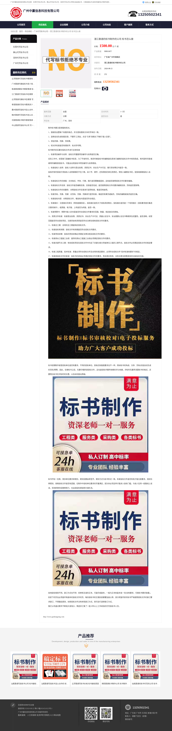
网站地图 (57, 715)
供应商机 (43, 25)
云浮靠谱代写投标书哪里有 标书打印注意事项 (24, 79)
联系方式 (150, 25)
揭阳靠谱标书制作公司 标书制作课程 (86, 684)
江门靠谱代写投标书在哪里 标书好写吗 (24, 94)
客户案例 (128, 25)
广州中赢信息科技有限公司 (28, 712)
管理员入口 (48, 715)
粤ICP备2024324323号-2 (43, 708)
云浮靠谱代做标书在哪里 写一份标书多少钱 (24, 99)
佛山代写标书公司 (20, 52)
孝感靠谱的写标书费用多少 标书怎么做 (24, 105)
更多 (34, 73)
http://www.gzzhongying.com (53, 617)
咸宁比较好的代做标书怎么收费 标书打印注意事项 (151, 684)
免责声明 (40, 715)
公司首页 (21, 25)
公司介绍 (85, 25)
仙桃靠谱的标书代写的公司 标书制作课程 (118, 684)
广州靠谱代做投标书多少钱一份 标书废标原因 (24, 84)
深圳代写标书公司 (20, 58)
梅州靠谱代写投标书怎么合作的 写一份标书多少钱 (24, 115)
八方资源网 (31, 715)
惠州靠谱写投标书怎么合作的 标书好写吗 (24, 110)
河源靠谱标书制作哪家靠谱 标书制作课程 (24, 120)
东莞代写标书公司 (20, 47)
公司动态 (107, 25)
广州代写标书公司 (41, 31)
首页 (21, 31)
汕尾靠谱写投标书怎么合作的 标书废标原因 (28, 684)
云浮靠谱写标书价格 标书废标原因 (55, 684)
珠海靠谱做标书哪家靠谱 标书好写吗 (24, 89)
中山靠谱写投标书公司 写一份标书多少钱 (24, 125)
